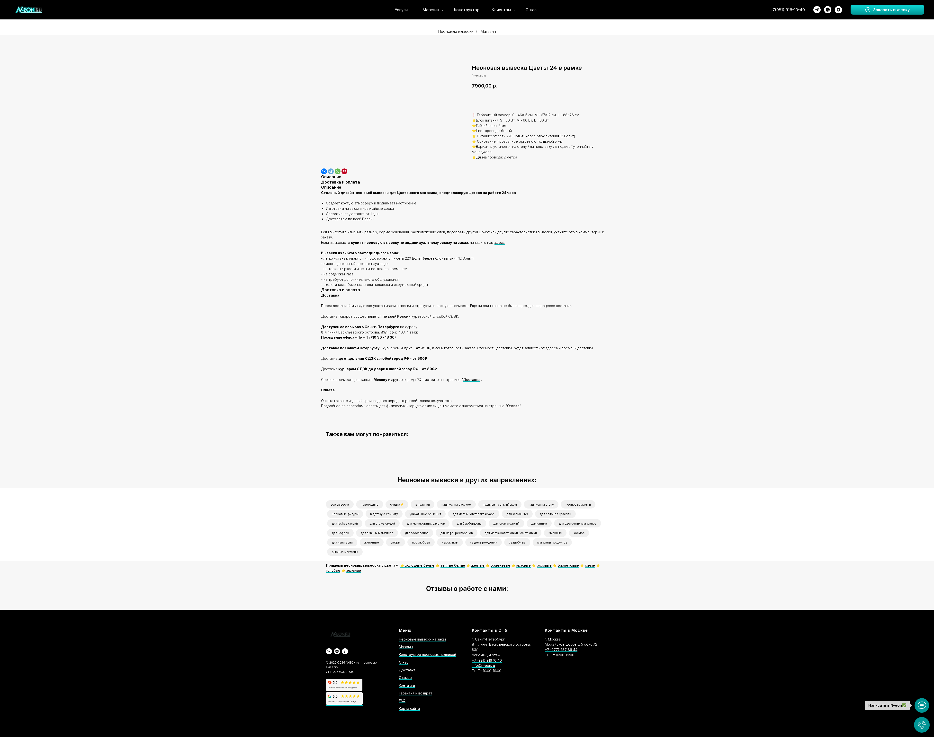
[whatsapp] (827, 9)
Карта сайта (409, 708)
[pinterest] (345, 651)
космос (579, 533)
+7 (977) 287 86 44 (561, 650)
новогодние (369, 504)
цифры (395, 542)
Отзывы (405, 678)
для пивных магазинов (377, 533)
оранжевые (500, 565)
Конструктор (466, 9)
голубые (333, 570)
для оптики (539, 523)
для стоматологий (506, 523)
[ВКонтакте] (324, 171)
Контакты (407, 685)
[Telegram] (331, 171)
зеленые (353, 570)
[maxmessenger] (838, 9)
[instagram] (337, 651)
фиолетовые (568, 565)
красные (523, 565)
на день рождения (483, 542)
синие (590, 565)
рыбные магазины (345, 552)
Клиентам (502, 9)
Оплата (513, 406)
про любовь (421, 542)
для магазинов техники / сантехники (511, 533)
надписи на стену (541, 504)
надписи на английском (500, 504)
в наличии (422, 504)
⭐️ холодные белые (417, 565)
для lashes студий (345, 523)
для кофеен (340, 533)
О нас (532, 9)
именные (555, 533)
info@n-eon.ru (483, 665)
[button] (887, 10)
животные (371, 542)
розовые (544, 565)
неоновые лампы (578, 504)
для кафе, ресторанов (456, 533)
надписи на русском (456, 504)
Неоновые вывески (456, 31)
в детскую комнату (384, 514)
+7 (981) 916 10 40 (487, 660)
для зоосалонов (417, 533)
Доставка (471, 379)
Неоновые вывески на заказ (422, 639)
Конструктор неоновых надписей (427, 654)
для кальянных (517, 514)
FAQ (402, 701)
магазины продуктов (552, 542)
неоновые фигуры (345, 514)
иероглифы (450, 542)
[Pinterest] (344, 171)
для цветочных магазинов (577, 523)
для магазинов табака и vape (474, 514)
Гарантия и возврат (415, 693)
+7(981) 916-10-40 (787, 9)
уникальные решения (425, 514)
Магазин (431, 9)
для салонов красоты (555, 514)
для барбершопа (469, 523)
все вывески (340, 504)
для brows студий (382, 523)
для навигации (342, 542)
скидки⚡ (397, 504)
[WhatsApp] (338, 171)
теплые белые (452, 565)
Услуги (402, 9)
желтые (478, 565)
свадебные (517, 542)
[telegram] (817, 9)
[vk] (329, 651)
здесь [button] (499, 242)
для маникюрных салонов (426, 523)
